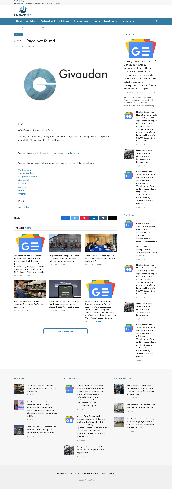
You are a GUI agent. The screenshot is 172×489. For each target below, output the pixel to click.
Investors (22, 183)
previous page (49, 153)
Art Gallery (31, 21)
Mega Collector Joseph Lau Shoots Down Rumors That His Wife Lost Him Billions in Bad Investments (140, 389)
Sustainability (24, 180)
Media (21, 190)
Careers (22, 187)
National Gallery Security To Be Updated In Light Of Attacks (141, 406)
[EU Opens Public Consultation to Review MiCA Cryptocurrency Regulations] (129, 154)
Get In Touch (108, 474)
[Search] (156, 21)
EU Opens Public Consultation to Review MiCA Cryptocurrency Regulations (144, 156)
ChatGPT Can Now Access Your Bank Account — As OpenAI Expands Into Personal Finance (64, 304)
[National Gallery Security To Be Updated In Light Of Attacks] (119, 408)
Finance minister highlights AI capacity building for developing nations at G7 (100, 258)
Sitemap (22, 194)
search (39, 163)
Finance (96, 21)
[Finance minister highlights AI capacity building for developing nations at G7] (101, 243)
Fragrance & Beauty (27, 177)
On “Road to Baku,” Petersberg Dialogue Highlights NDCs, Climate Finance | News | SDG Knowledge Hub (140, 423)
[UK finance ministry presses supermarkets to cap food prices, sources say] (30, 289)
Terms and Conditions (86, 474)
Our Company (24, 170)
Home (19, 21)
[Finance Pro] (22, 11)
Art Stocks (64, 21)
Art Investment (48, 21)
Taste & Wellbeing (27, 173)
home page (75, 153)
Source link (23, 207)
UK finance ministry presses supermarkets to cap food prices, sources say (29, 304)
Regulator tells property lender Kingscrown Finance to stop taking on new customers (64, 258)
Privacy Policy (64, 474)
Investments (128, 21)
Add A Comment (65, 331)
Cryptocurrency (80, 21)
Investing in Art (111, 21)
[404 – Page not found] (65, 84)
